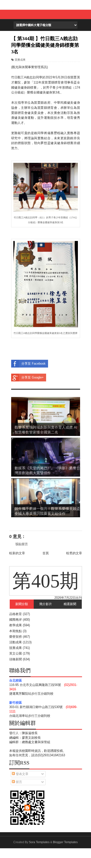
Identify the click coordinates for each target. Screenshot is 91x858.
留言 (18, 782)
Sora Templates (39, 842)
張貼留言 (21, 544)
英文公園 (15, 653)
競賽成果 (20, 59)
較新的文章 (17, 553)
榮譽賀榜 (15, 636)
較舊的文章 (74, 553)
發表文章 (21, 774)
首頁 (45, 553)
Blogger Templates (65, 842)
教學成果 (15, 625)
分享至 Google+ (32, 377)
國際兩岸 (15, 619)
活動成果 (15, 642)
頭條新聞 (15, 659)
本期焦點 (15, 631)
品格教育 (15, 614)
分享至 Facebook (33, 363)
